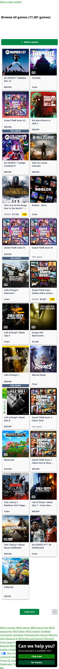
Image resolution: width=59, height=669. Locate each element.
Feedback (46, 631)
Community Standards (12, 634)
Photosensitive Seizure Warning (40, 634)
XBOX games (23, 627)
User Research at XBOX (12, 638)
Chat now (37, 656)
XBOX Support (32, 631)
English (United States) (12, 649)
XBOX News (18, 631)
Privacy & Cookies (9, 660)
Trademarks (6, 664)
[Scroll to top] (55, 612)
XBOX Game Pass (39, 627)
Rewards (4, 645)
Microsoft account (34, 638)
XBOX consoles (8, 627)
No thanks (36, 662)
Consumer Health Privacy (13, 656)
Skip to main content (11, 1)
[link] (15, 69)
